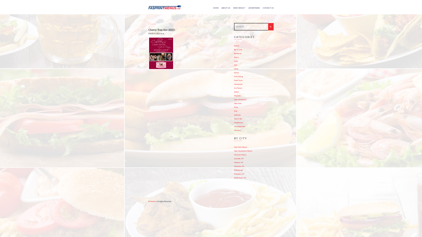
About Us (225, 8)
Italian (236, 92)
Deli (235, 65)
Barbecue (237, 53)
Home (216, 8)
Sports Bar (238, 119)
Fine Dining (238, 76)
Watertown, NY (240, 178)
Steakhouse (238, 123)
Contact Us (268, 8)
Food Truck (238, 80)
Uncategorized (239, 126)
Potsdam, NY (239, 174)
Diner (236, 69)
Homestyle (238, 84)
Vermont (237, 130)
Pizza (236, 107)
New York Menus (240, 147)
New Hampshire (240, 100)
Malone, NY (238, 162)
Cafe (236, 61)
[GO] (271, 26)
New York (237, 103)
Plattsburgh (238, 170)
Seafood (237, 115)
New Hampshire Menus (243, 151)
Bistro (236, 57)
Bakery (236, 46)
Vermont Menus (240, 155)
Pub (235, 111)
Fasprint (153, 201)
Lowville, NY (239, 159)
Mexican (237, 96)
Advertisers (254, 8)
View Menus (238, 8)
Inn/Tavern (238, 88)
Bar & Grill (238, 50)
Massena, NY (239, 166)
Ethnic (236, 73)
